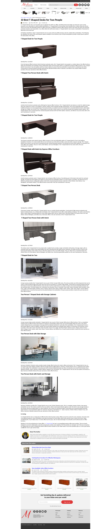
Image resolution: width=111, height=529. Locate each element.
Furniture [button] (36, 4)
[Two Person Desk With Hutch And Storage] (39, 401)
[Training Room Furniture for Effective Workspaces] (26, 462)
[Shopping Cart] (88, 5)
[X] (40, 511)
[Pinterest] (37, 511)
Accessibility (35, 524)
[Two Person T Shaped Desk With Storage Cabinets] (39, 317)
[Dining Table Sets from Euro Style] (26, 452)
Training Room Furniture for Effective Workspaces (46, 458)
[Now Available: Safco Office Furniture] (26, 473)
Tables (71, 8)
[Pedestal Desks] (44, 14)
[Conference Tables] (73, 14)
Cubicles (86, 8)
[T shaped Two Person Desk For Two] (39, 278)
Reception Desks (78, 8)
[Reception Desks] (63, 14)
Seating (48, 8)
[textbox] (49, 502)
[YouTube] (42, 511)
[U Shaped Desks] (25, 14)
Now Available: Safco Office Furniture (42, 468)
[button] (76, 5)
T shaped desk (49, 423)
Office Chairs (40, 8)
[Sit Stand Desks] (53, 14)
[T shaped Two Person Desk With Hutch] (39, 100)
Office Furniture (26, 17)
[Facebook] (34, 511)
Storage (55, 8)
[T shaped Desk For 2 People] (39, 136)
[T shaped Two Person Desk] (39, 206)
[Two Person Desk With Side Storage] (39, 360)
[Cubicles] (82, 14)
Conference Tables (63, 8)
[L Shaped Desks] (34, 14)
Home (22, 17)
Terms (44, 524)
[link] (88, 5)
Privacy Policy (40, 524)
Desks (25, 8)
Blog (30, 17)
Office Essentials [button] (43, 4)
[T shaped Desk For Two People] (39, 59)
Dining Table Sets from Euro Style (41, 447)
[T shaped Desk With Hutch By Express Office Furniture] (39, 173)
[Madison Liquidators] (27, 6)
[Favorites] (85, 5)
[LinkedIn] (45, 511)
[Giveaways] (82, 5)
